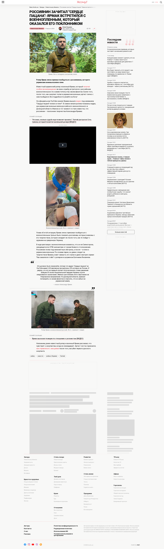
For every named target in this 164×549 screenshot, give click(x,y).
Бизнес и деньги (88, 459)
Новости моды (58, 459)
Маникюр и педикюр (30, 490)
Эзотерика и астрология (91, 476)
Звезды (27, 457)
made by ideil (135, 545)
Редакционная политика (63, 528)
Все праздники (88, 509)
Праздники (88, 493)
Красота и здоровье (31, 479)
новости (40, 356)
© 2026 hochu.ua (88, 545)
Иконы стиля (58, 465)
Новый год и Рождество (91, 498)
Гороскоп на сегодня (120, 488)
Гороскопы (118, 485)
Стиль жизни (88, 474)
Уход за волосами (29, 484)
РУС (157, 2)
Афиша (116, 474)
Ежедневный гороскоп (120, 501)
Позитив (86, 484)
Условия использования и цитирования (63, 534)
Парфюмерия (28, 498)
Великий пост (88, 504)
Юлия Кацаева (67, 27)
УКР (153, 2)
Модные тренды (59, 467)
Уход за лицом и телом (31, 482)
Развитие (87, 457)
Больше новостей (121, 232)
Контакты (28, 528)
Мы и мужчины (58, 510)
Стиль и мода (59, 457)
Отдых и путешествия (90, 479)
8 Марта (86, 501)
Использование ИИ (61, 531)
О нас (26, 531)
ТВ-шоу (116, 457)
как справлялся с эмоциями (47, 349)
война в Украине (51, 356)
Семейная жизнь (58, 515)
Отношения (58, 507)
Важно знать (87, 467)
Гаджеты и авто (88, 487)
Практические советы (60, 462)
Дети (55, 518)
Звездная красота (29, 465)
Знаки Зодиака (118, 498)
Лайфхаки (57, 487)
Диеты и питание (29, 492)
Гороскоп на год (118, 496)
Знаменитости (28, 462)
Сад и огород (58, 484)
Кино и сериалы (118, 476)
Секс (55, 513)
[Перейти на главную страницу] (82, 2)
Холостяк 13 (117, 462)
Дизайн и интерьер (59, 479)
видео (78, 101)
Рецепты (56, 496)
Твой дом (57, 476)
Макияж (26, 487)
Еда (55, 498)
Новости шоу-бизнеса (36, 28)
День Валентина (88, 496)
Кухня (56, 493)
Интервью (27, 473)
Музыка (26, 470)
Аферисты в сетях (119, 467)
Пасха (85, 507)
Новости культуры (119, 479)
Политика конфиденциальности (66, 526)
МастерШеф (117, 465)
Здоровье (27, 495)
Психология (87, 465)
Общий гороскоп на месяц (121, 493)
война (33, 356)
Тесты (85, 482)
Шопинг (56, 470)
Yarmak (62, 356)
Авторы (27, 526)
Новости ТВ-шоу (119, 459)
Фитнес (26, 501)
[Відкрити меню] (3, 2)
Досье (26, 467)
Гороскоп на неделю (120, 490)
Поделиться (94, 28)
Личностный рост (89, 462)
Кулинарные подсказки (61, 501)
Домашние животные (60, 482)
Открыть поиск (161, 2)
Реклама (27, 534)
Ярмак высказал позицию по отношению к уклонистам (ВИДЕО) (57, 339)
